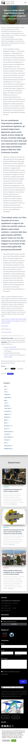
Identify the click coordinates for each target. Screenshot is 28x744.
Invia (23, 681)
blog (15, 347)
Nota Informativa (4, 674)
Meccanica (6, 417)
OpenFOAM (7, 397)
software (12, 349)
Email (3, 650)
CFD (5, 389)
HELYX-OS (7, 394)
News (5, 422)
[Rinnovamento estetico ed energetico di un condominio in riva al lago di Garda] (14, 557)
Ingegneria (6, 414)
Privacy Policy (5, 717)
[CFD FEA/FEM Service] (8, 3)
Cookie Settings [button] (6, 740)
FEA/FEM (6, 406)
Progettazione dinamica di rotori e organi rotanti (12, 490)
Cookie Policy (15, 717)
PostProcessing (8, 431)
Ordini (5, 428)
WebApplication (8, 448)
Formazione (7, 411)
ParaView (7, 434)
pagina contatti (8, 357)
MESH (5, 420)
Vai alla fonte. (4, 326)
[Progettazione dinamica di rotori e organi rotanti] (14, 476)
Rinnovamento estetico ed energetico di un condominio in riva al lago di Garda (13, 572)
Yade (6, 403)
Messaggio (4, 658)
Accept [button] (13, 740)
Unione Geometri (5, 323)
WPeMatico (9, 332)
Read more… (15, 504)
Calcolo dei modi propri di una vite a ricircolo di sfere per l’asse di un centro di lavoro (13, 531)
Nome (3, 644)
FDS (5, 391)
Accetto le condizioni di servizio (9, 621)
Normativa (10, 373)
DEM (5, 400)
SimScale (6, 440)
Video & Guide (7, 445)
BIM (5, 386)
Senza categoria (8, 437)
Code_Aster (7, 408)
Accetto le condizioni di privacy (11, 671)
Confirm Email (18, 655)
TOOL (5, 442)
